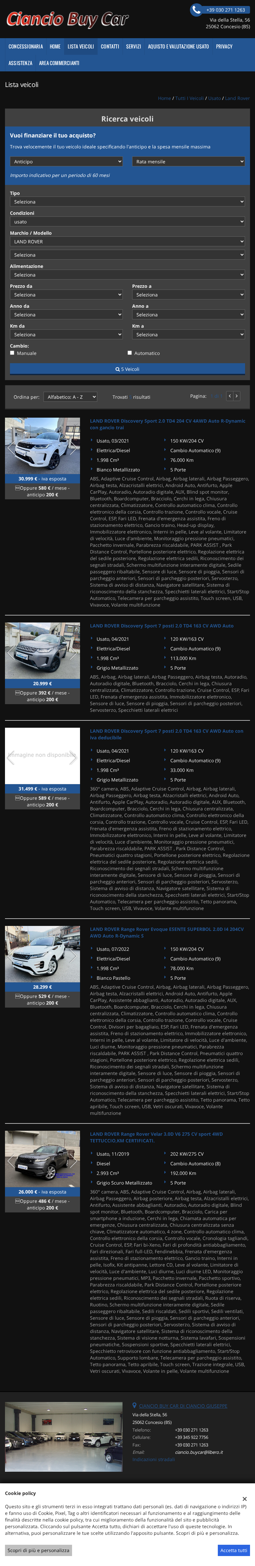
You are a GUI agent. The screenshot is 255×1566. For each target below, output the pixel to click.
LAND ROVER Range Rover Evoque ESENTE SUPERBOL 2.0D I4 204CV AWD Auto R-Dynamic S (167, 932)
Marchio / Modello (31, 233)
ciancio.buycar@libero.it (199, 1452)
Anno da (19, 306)
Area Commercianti (59, 62)
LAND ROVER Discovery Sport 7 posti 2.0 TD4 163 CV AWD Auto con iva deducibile (166, 734)
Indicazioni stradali (153, 1459)
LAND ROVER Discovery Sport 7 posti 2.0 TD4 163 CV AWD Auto (162, 625)
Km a (138, 326)
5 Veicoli (129, 369)
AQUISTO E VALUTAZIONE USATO (178, 46)
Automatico (147, 353)
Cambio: (19, 346)
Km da (17, 326)
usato (214, 98)
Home (55, 46)
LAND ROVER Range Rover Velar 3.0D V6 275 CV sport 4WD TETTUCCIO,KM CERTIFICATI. (156, 1137)
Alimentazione (26, 266)
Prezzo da (21, 286)
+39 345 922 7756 (191, 1437)
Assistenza (20, 62)
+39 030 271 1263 (191, 1430)
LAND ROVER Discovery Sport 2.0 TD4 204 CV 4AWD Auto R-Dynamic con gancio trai (167, 424)
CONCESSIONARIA (26, 46)
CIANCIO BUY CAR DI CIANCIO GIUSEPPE (183, 1406)
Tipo (15, 193)
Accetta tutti (233, 1550)
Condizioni (22, 213)
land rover (237, 98)
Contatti (110, 46)
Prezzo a (141, 286)
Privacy (224, 46)
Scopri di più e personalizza (38, 1550)
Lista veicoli (81, 46)
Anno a (140, 306)
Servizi (133, 46)
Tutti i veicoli (189, 98)
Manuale (27, 353)
